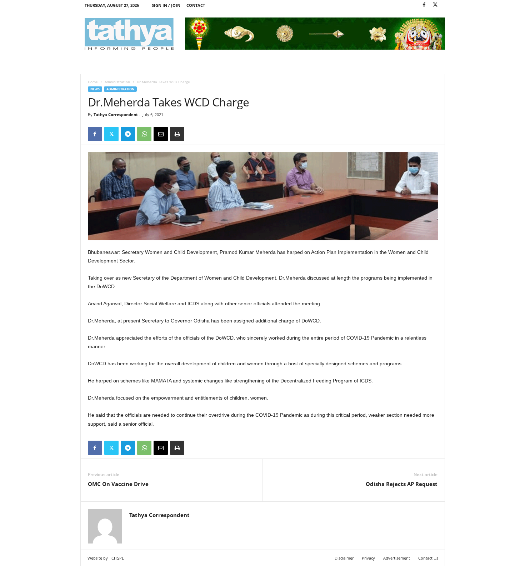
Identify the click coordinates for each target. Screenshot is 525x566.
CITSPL (117, 558)
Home (93, 81)
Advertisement (396, 558)
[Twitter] (435, 5)
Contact (195, 5)
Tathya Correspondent (116, 114)
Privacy (368, 558)
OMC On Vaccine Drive (118, 483)
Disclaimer (344, 558)
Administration (117, 81)
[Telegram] (128, 134)
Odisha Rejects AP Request (402, 483)
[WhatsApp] (144, 134)
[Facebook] (424, 5)
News (95, 89)
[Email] (161, 134)
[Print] (177, 134)
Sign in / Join (166, 5)
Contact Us (428, 558)
